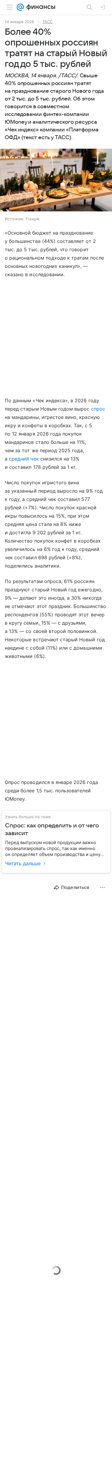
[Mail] (20, 7)
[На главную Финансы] (39, 7)
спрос (98, 409)
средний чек (24, 459)
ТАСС (47, 21)
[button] (56, 181)
